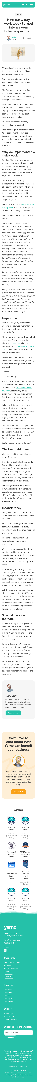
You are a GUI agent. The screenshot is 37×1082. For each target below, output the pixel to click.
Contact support (10, 1019)
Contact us (8, 971)
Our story (8, 989)
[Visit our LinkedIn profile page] (5, 950)
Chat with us (18, 792)
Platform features (11, 968)
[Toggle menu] (31, 4)
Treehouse (15, 343)
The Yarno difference (12, 962)
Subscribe (10, 1038)
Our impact (8, 998)
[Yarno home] (6, 4)
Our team (7, 995)
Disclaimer (14, 1070)
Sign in (24, 4)
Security (23, 1070)
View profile (13, 713)
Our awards (8, 1001)
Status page (8, 1013)
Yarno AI (7, 965)
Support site (9, 1016)
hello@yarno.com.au (12, 940)
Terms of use (13, 1066)
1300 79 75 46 (9, 943)
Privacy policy (24, 1066)
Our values (8, 992)
